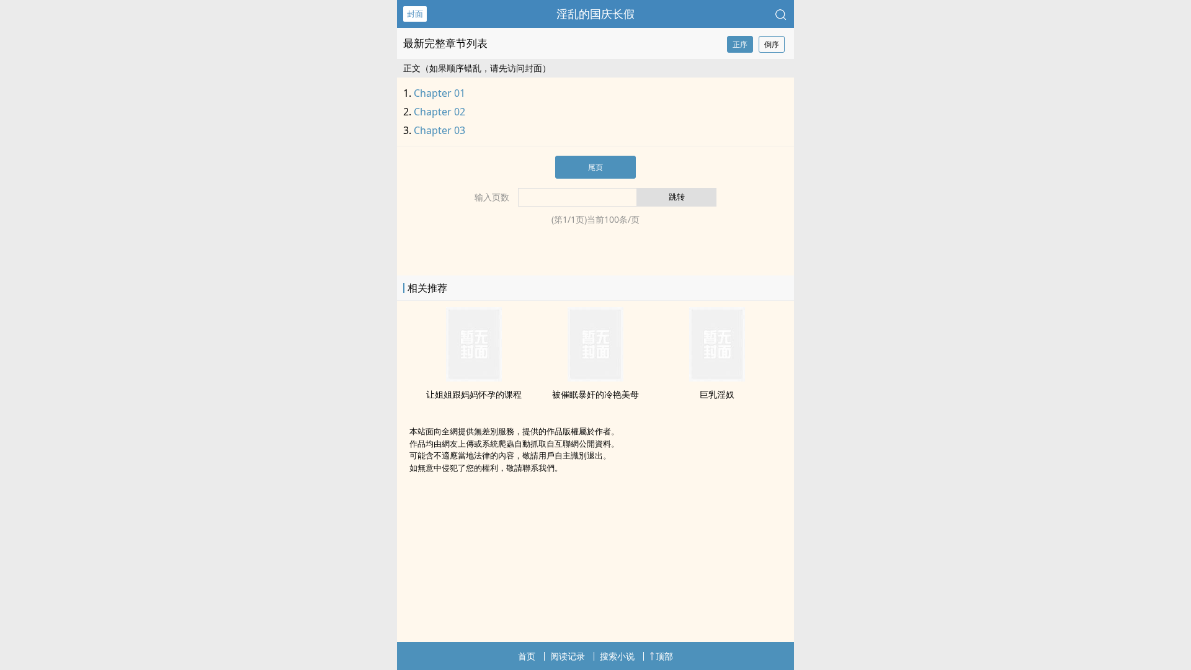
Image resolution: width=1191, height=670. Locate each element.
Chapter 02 (439, 111)
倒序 (771, 44)
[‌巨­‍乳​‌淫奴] (717, 378)
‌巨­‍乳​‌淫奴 (717, 394)
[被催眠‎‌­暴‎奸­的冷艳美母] (595, 378)
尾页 (595, 167)
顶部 (664, 656)
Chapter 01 (439, 93)
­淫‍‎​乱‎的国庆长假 (595, 13)
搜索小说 (617, 656)
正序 (740, 44)
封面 (415, 13)
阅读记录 (567, 656)
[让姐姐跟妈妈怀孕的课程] (474, 378)
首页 (526, 656)
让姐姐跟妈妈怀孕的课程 (474, 394)
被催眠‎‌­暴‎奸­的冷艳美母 (595, 394)
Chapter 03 (439, 130)
